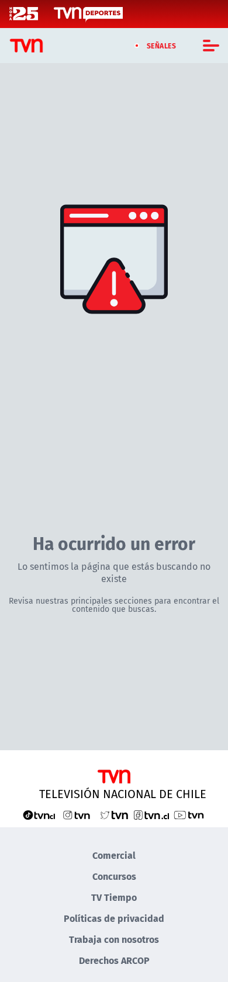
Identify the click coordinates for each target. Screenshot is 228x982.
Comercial (114, 855)
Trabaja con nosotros (114, 939)
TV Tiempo (114, 897)
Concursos (114, 876)
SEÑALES (162, 45)
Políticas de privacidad (114, 918)
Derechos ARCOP (114, 960)
